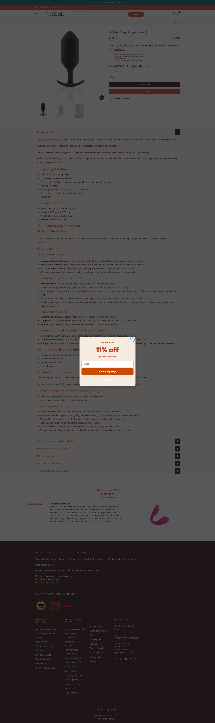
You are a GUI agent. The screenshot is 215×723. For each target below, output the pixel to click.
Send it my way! (107, 371)
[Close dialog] (132, 340)
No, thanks (107, 379)
